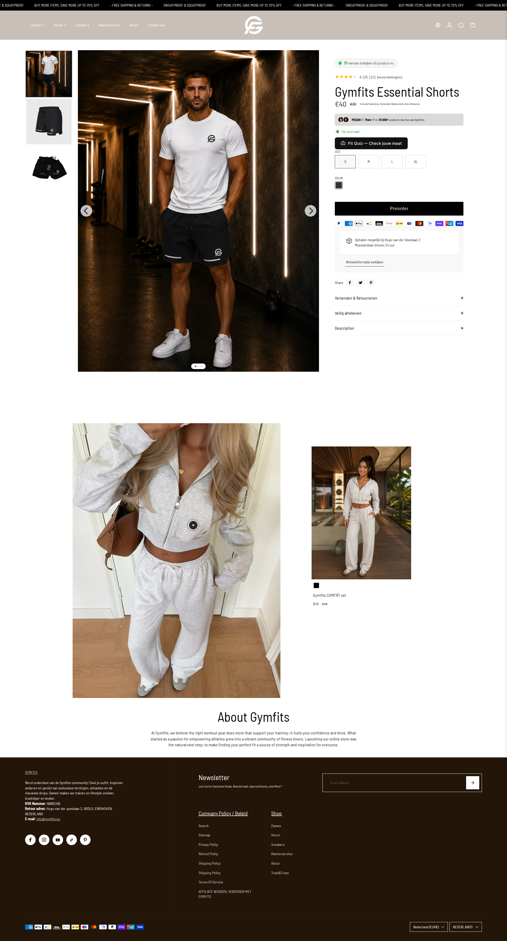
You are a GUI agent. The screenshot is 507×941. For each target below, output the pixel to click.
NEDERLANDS (463, 927)
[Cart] (472, 25)
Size (337, 151)
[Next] (310, 211)
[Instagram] (44, 840)
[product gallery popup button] (309, 64)
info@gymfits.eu (48, 819)
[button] (193, 525)
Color (339, 178)
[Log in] (449, 25)
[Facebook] (350, 283)
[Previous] (86, 211)
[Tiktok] (71, 840)
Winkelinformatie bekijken (364, 262)
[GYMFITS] (253, 25)
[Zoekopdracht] (461, 25)
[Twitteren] (360, 283)
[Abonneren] (473, 783)
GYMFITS (31, 772)
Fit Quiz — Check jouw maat (375, 143)
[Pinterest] (371, 283)
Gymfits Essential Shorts (397, 91)
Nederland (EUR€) (426, 927)
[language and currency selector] (438, 25)
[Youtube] (58, 840)
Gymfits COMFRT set (329, 595)
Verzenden (385, 103)
